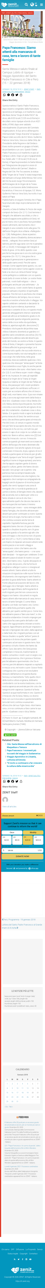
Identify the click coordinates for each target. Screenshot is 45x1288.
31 (17, 1101)
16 (12, 1093)
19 (27, 1093)
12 (27, 1088)
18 (22, 1093)
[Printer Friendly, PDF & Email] (10, 734)
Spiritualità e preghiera (16, 13)
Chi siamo (5, 1249)
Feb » (11, 1107)
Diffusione (20, 1249)
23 (12, 1097)
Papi (3, 13)
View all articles (9, 806)
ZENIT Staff (29, 89)
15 (7, 1093)
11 (22, 1088)
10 (17, 1088)
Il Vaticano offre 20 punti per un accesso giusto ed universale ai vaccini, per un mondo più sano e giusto (22, 1124)
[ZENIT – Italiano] (12, 4)
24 (17, 1097)
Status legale (13, 1254)
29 (7, 1101)
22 (7, 1097)
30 (12, 1101)
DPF (12, 1249)
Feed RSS (23, 1117)
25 (22, 1097)
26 (27, 1097)
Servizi (39, 1249)
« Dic (6, 1107)
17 (17, 1093)
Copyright (23, 1254)
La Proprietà (31, 1249)
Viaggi (30, 13)
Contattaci (33, 1254)
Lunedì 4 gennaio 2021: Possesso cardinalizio (21, 1166)
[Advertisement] (22, 901)
